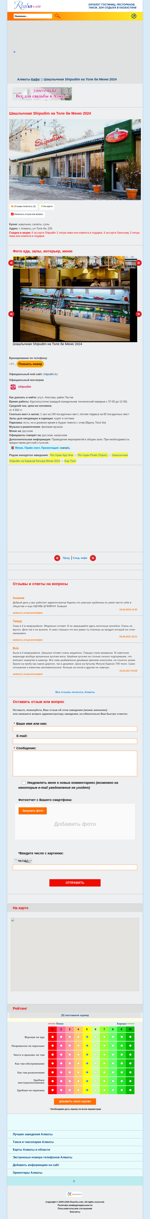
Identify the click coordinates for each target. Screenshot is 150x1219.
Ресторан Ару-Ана (61, 455)
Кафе (35, 79)
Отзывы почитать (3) (25, 206)
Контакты (75, 1212)
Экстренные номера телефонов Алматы (42, 1157)
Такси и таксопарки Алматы (33, 1142)
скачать (65, 447)
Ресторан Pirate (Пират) (92, 455)
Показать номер (30, 364)
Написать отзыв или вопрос (28, 214)
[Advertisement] (78, 49)
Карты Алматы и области (31, 1149)
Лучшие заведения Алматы (33, 1134)
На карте (48, 206)
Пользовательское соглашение (75, 1208)
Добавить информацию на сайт (36, 1165)
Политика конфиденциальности (75, 1205)
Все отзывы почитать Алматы (75, 692)
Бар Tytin (70, 460)
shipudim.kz (50, 374)
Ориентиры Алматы (27, 1172)
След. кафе (80, 557)
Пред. (66, 557)
